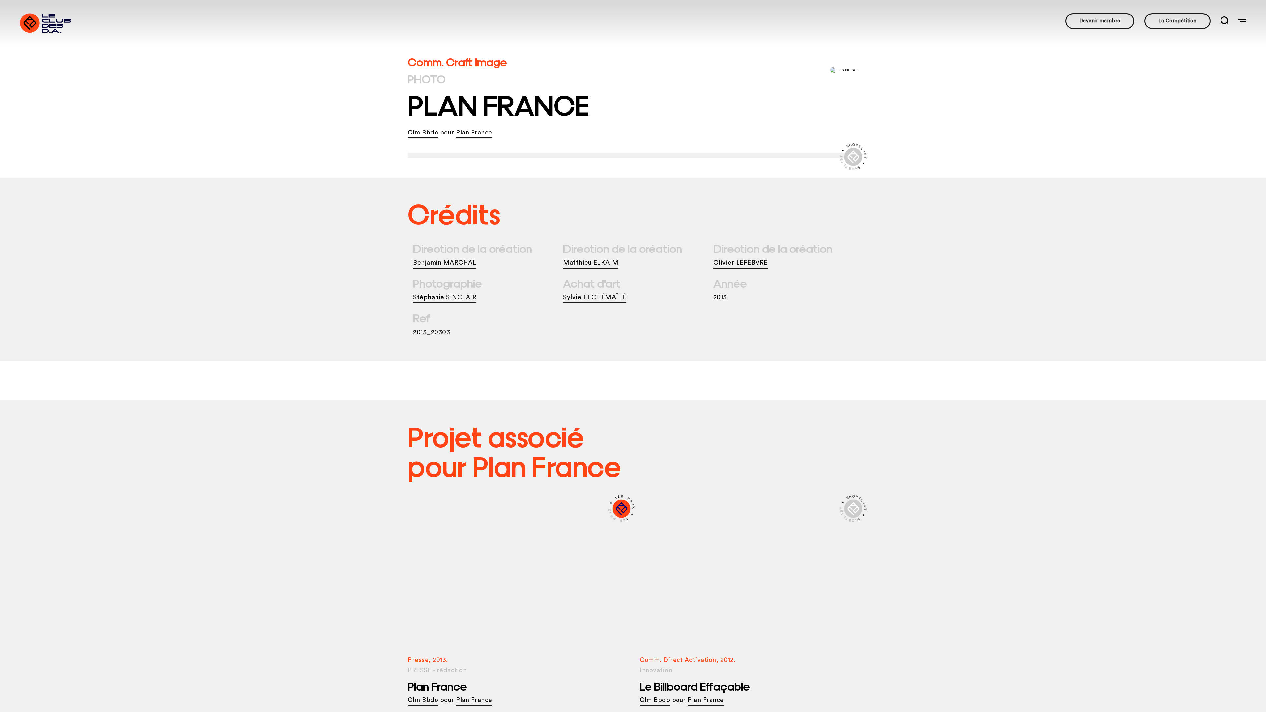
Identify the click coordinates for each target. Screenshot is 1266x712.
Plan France (474, 133)
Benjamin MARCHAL (444, 263)
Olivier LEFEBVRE (740, 263)
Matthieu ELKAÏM (590, 263)
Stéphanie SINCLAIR (444, 297)
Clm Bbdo (423, 133)
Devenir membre (1099, 20)
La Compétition (1177, 20)
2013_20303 (431, 332)
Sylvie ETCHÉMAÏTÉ (594, 297)
